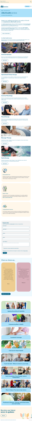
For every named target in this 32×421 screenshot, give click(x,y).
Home (2, 10)
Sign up (3, 415)
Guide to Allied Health (6, 33)
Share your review (6, 293)
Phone (4, 233)
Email (4, 237)
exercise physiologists (4, 24)
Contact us (27, 6)
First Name (4, 225)
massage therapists (13, 24)
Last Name (4, 229)
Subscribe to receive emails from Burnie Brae (11, 248)
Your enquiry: (5, 241)
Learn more (5, 60)
